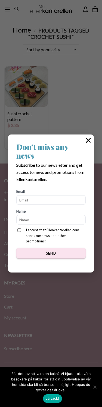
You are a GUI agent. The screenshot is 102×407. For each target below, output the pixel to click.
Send (51, 253)
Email (20, 191)
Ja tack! (52, 398)
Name (21, 211)
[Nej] (94, 388)
